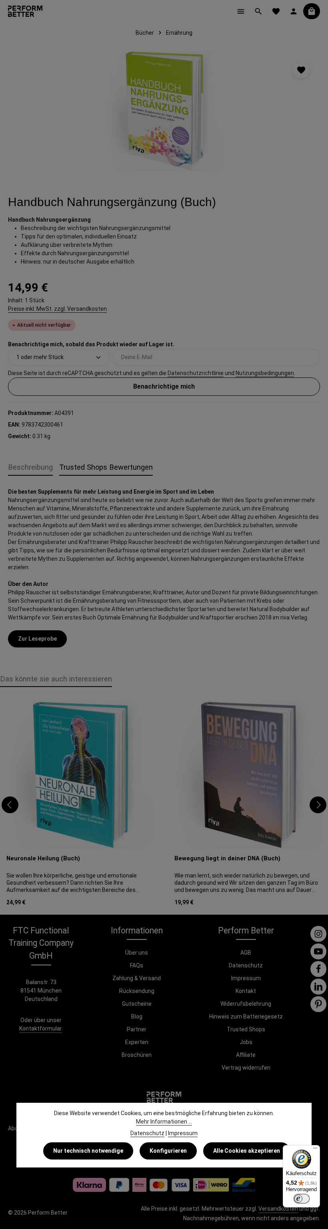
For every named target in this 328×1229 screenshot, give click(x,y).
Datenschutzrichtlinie (196, 373)
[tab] (30, 467)
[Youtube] (318, 951)
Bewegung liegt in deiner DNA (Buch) (227, 858)
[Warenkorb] (311, 11)
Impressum (246, 978)
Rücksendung (136, 991)
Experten (136, 1042)
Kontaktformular (40, 1028)
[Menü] (241, 11)
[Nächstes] (318, 804)
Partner (136, 1029)
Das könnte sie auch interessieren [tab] (56, 679)
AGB (245, 952)
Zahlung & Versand (136, 978)
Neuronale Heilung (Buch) (43, 858)
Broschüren (137, 1055)
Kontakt (246, 991)
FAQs (136, 965)
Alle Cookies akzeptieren (246, 1151)
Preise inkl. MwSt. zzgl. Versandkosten (57, 309)
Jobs (246, 1042)
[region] (164, 111)
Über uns (136, 952)
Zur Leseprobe (37, 638)
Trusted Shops (246, 1029)
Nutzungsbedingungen (265, 373)
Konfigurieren (168, 1151)
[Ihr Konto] (294, 11)
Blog (136, 1016)
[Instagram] (318, 934)
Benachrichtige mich (164, 386)
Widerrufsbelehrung (245, 1004)
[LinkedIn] (318, 987)
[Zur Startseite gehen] (25, 11)
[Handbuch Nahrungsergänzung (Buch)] (164, 111)
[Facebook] (318, 969)
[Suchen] (258, 11)
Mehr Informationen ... (164, 1121)
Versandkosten (278, 1208)
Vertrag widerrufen (246, 1067)
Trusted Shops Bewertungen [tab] (106, 467)
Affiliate (246, 1055)
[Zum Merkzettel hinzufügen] (301, 70)
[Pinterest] (318, 1004)
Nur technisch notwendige (88, 1151)
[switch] (302, 1198)
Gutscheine (137, 1004)
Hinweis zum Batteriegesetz (246, 1016)
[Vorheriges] (10, 804)
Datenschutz (246, 965)
